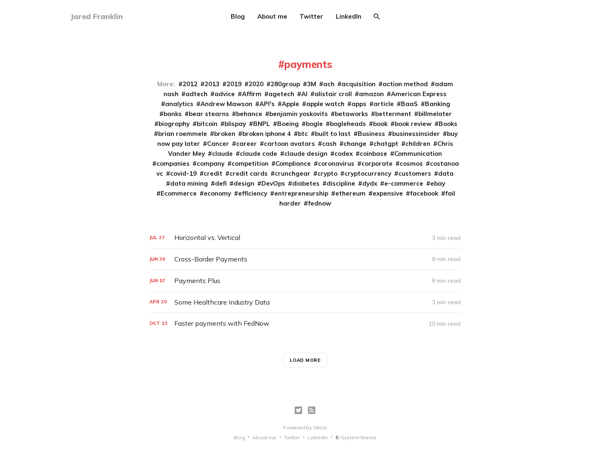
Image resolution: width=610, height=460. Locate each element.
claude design (305, 153)
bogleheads (348, 124)
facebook (424, 193)
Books (448, 124)
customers (414, 173)
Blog (238, 16)
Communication (418, 153)
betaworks (351, 114)
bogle (314, 124)
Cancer (218, 144)
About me (272, 16)
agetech (281, 94)
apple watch (325, 104)
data (446, 173)
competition (250, 163)
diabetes (306, 183)
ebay (437, 183)
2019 (234, 84)
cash (329, 144)
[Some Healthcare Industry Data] (305, 302)
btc (303, 134)
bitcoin (207, 124)
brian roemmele (182, 134)
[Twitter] (298, 410)
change (355, 144)
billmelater (435, 114)
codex (343, 153)
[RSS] (312, 410)
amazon (371, 94)
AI (304, 94)
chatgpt (385, 144)
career (246, 144)
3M (311, 84)
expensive (388, 193)
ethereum (350, 193)
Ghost (320, 427)
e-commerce (403, 183)
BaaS (409, 104)
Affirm (251, 94)
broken (224, 134)
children (417, 144)
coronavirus (336, 163)
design (244, 183)
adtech (196, 94)
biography (174, 124)
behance (249, 114)
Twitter (311, 16)
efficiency (252, 193)
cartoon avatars (289, 144)
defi (221, 183)
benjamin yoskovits (298, 114)
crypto (327, 173)
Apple (290, 104)
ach (328, 84)
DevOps (273, 183)
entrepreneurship (301, 193)
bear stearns (209, 114)
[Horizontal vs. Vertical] (305, 237)
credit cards (248, 173)
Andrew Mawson (226, 104)
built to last (333, 134)
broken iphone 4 (266, 134)
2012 (190, 84)
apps (358, 104)
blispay (235, 124)
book (380, 124)
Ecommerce (179, 193)
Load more (305, 360)
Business (371, 134)
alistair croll (333, 94)
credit (213, 173)
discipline (341, 183)
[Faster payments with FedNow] (305, 323)
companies (173, 163)
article (383, 104)
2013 (212, 84)
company (210, 163)
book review (413, 124)
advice (225, 94)
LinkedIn (348, 16)
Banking (437, 104)
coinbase (373, 153)
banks (172, 114)
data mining (189, 183)
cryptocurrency (367, 173)
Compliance (293, 163)
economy (217, 193)
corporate (377, 163)
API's (267, 104)
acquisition (359, 84)
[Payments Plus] (305, 280)
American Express (419, 94)
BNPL (261, 124)
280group (285, 84)
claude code (258, 153)
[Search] (377, 16)
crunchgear (292, 173)
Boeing (288, 124)
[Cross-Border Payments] (305, 259)
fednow (319, 203)
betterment (393, 114)
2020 (256, 84)
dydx (369, 183)
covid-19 (183, 173)
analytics (179, 104)
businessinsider (416, 134)
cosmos (411, 163)
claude (222, 153)
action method (405, 84)
